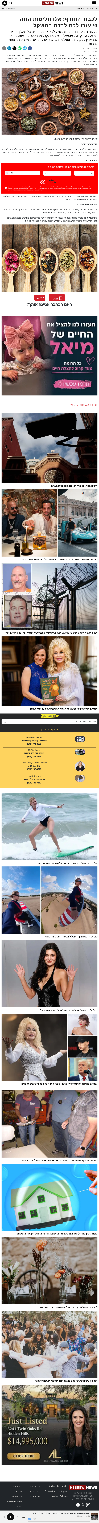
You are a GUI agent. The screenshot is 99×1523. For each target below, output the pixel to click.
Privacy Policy (29, 190)
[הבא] (17, 1517)
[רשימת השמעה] (24, 1517)
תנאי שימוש (17, 1496)
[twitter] (14, 48)
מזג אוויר (80, 8)
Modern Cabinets (59, 1496)
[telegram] (25, 48)
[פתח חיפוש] (10, 3)
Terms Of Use (38, 190)
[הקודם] (3, 1517)
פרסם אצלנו (17, 1486)
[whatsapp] (20, 48)
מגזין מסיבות (34, 1491)
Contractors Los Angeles (56, 1491)
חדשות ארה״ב (33, 1486)
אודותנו (19, 1491)
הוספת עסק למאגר (14, 1501)
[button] (7, 173)
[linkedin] (9, 48)
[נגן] (10, 1516)
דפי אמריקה (35, 1496)
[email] (4, 48)
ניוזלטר (19, 1506)
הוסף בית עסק (49, 729)
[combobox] (49, 721)
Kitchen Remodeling (58, 1486)
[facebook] (30, 48)
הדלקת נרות (92, 8)
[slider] (59, 1521)
